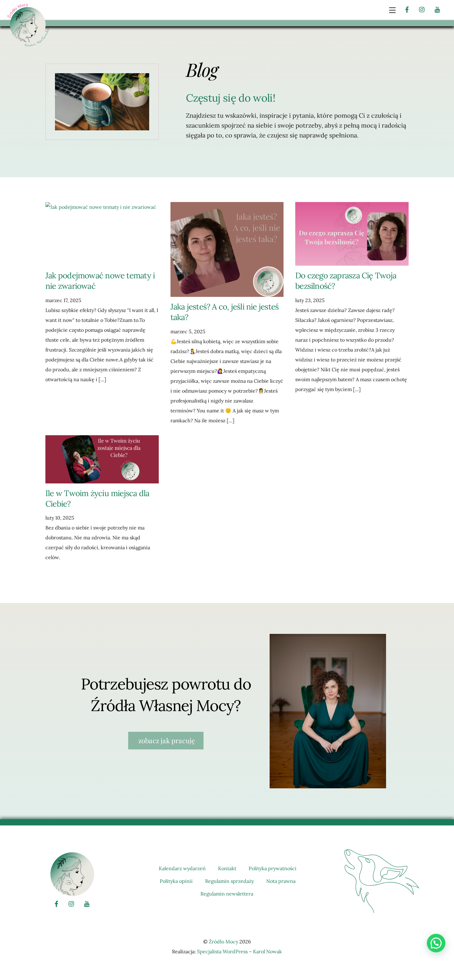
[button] (436, 943)
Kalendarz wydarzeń (182, 868)
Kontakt (227, 868)
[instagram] (422, 9)
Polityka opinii (176, 881)
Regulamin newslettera (226, 894)
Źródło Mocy (223, 941)
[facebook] (407, 9)
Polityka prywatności (272, 868)
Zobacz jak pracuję (166, 740)
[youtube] (437, 9)
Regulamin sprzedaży (229, 881)
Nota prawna (281, 881)
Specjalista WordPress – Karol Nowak (239, 951)
